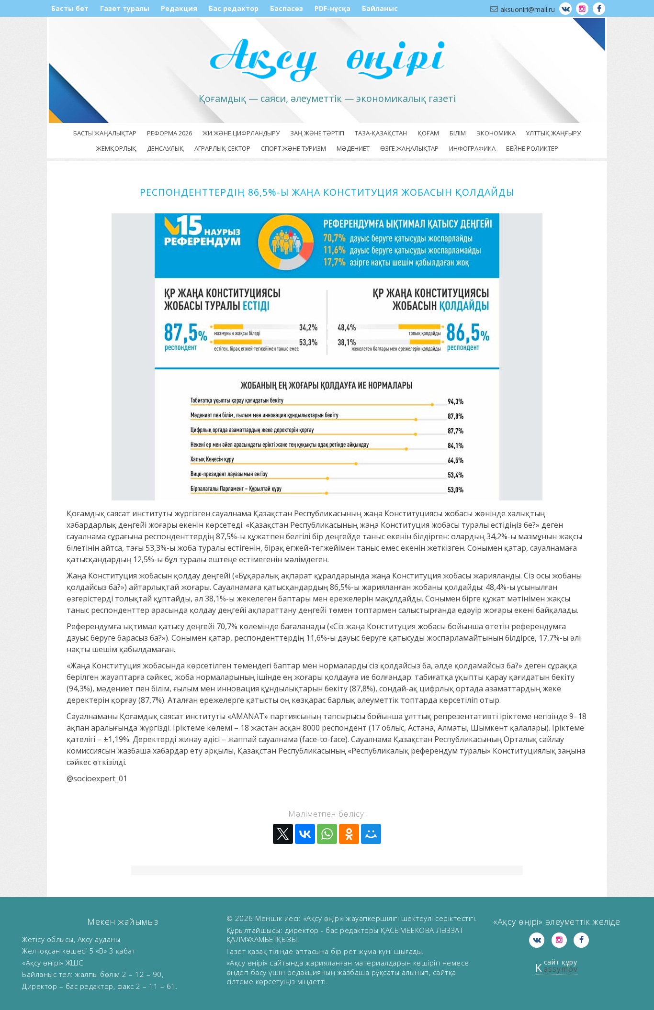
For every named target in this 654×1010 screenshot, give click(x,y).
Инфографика (472, 148)
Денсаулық (165, 148)
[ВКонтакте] (305, 834)
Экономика (496, 133)
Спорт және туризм (293, 148)
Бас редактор (234, 8)
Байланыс (380, 8)
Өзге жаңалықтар (409, 148)
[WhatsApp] (327, 834)
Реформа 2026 (169, 133)
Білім (458, 133)
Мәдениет (353, 148)
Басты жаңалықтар (104, 133)
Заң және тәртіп (317, 133)
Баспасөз (286, 8)
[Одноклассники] (349, 834)
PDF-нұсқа (332, 8)
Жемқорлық (116, 148)
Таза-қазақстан (381, 133)
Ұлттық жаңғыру (553, 133)
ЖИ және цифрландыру (241, 133)
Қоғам (428, 133)
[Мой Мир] (371, 834)
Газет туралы (124, 8)
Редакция (179, 8)
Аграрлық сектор (222, 148)
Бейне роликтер (532, 148)
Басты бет (70, 8)
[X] (283, 834)
